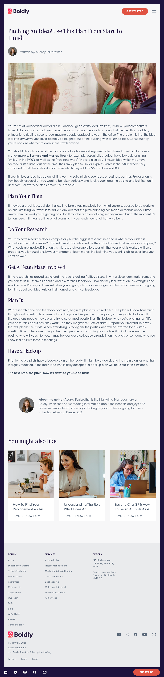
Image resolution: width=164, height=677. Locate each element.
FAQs (10, 603)
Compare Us (14, 587)
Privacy (12, 658)
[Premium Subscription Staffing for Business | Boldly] (18, 11)
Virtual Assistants (17, 570)
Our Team (13, 597)
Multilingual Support (55, 587)
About (11, 560)
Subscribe (146, 672)
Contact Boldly (16, 624)
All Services (51, 597)
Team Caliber (15, 576)
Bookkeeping (52, 581)
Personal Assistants (55, 592)
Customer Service (54, 576)
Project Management (56, 565)
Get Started (135, 11)
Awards (12, 619)
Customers (13, 581)
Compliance (14, 592)
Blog (10, 608)
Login (35, 658)
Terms (24, 658)
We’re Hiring (14, 613)
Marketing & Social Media (58, 570)
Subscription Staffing (18, 565)
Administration (52, 560)
